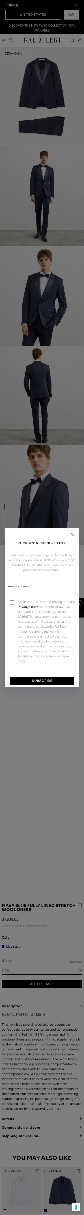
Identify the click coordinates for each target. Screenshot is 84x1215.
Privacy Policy (28, 606)
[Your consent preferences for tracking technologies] (76, 1207)
